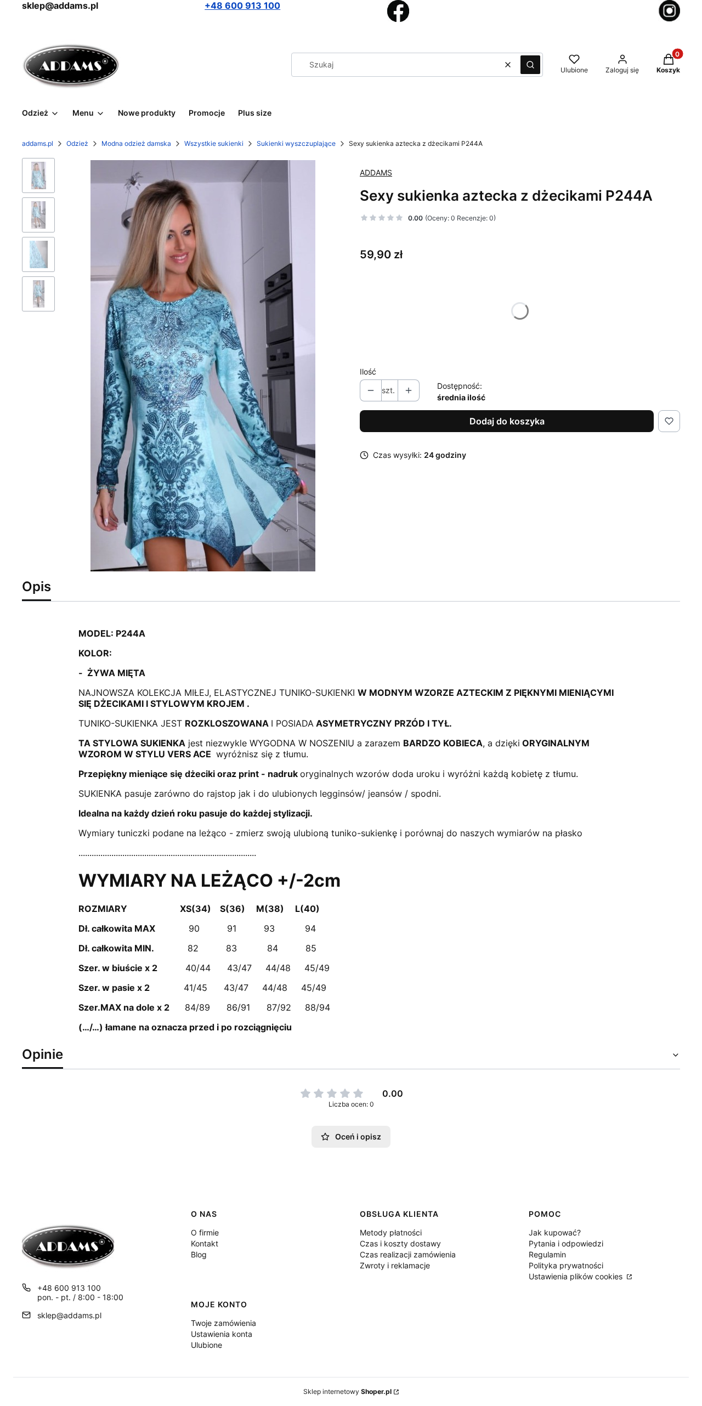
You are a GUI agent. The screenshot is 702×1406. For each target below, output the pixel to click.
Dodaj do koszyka (507, 421)
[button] (530, 64)
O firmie (205, 1232)
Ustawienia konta (221, 1334)
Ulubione (206, 1345)
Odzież (77, 143)
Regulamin (547, 1254)
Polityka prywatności (566, 1265)
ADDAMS (376, 172)
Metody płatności (391, 1232)
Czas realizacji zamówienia (408, 1254)
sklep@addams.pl (69, 1315)
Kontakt (204, 1243)
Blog (199, 1254)
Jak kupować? (555, 1232)
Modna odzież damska (136, 143)
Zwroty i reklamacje (395, 1265)
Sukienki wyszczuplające (296, 143)
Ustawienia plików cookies (577, 1276)
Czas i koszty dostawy (400, 1243)
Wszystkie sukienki (214, 143)
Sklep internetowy (347, 1391)
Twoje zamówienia (223, 1323)
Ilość (368, 371)
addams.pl (37, 143)
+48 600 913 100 (242, 5)
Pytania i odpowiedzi (566, 1243)
